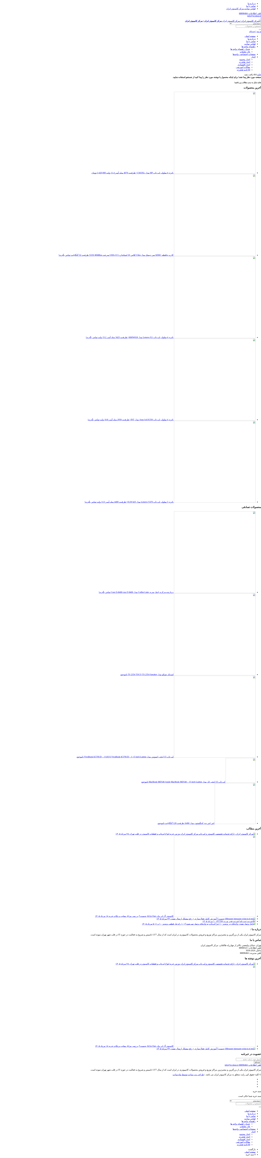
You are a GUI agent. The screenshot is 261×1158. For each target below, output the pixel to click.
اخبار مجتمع (245, 59)
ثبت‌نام (257, 1062)
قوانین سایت (250, 44)
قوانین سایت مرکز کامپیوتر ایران (241, 8)
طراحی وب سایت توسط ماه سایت (188, 1074)
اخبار (253, 57)
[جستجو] (260, 29)
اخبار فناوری (244, 62)
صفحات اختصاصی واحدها (244, 54)
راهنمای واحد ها (249, 46)
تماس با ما (251, 6)
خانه (259, 74)
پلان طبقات (245, 52)
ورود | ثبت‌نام (255, 31)
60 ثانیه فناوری (243, 70)
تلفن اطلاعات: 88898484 (250, 13)
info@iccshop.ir (254, 16)
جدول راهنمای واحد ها (240, 49)
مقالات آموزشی (243, 67)
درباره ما (252, 3)
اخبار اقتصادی (244, 64)
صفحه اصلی (250, 36)
